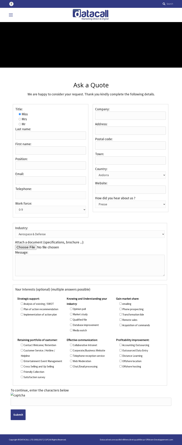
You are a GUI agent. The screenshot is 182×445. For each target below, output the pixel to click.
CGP (46, 439)
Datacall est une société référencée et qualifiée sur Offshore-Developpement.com (136, 439)
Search (170, 3)
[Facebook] (11, 4)
